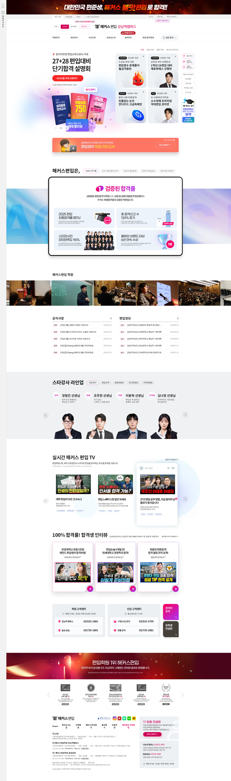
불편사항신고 (105, 718)
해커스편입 (58, 17)
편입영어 (92, 383)
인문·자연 (150, 50)
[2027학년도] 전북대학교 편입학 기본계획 (144, 332)
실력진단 (128, 37)
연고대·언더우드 (172, 50)
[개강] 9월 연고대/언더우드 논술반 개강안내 (78, 332)
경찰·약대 (160, 50)
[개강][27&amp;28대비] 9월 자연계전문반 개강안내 (78, 346)
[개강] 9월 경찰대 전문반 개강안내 (74, 325)
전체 (142, 50)
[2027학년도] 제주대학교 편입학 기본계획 (144, 339)
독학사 (78, 17)
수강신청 (92, 37)
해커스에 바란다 (171, 17)
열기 (3, 17)
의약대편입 (147, 383)
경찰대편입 (119, 383)
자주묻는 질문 (188, 88)
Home (55, 726)
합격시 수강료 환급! (85, 22)
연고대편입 (133, 383)
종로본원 (74, 26)
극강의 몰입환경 (130, 171)
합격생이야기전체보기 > (170, 537)
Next (65, 128)
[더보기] (111, 318)
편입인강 (84, 26)
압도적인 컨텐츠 (167, 171)
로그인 (151, 17)
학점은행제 (68, 17)
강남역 (65, 26)
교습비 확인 (84, 748)
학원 (55, 26)
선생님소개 (111, 37)
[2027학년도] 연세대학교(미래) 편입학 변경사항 (145, 353)
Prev (56, 128)
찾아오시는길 (66, 726)
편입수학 (105, 383)
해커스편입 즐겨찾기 (93, 17)
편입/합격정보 (148, 37)
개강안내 (74, 37)
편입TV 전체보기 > (172, 460)
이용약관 (114, 726)
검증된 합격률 (91, 171)
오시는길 (188, 92)
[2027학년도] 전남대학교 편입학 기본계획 (144, 346)
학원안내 (56, 37)
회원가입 (160, 17)
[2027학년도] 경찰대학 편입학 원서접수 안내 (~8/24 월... (145, 325)
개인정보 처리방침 (128, 726)
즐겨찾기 (104, 726)
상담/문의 (169, 37)
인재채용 (78, 726)
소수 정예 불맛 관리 (110, 171)
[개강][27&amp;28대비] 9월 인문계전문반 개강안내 (78, 353)
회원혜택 (188, 79)
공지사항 (188, 83)
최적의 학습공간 (148, 171)
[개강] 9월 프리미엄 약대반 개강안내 (75, 339)
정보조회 (91, 763)
